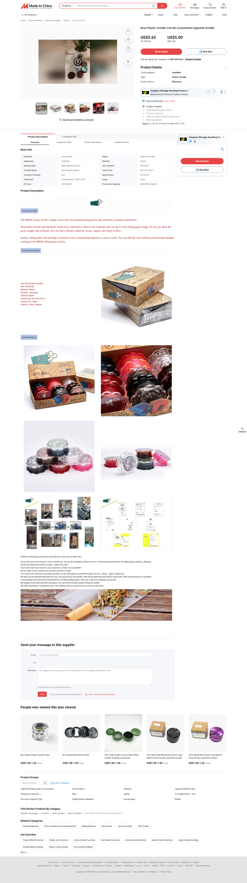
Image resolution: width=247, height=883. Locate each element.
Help (175, 14)
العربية (138, 865)
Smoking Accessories (30, 794)
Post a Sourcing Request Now (100, 694)
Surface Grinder (125, 826)
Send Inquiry (161, 51)
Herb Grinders (78, 788)
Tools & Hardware (35, 20)
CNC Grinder (143, 826)
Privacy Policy (166, 872)
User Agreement (139, 872)
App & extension (191, 14)
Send (42, 694)
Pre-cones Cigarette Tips (31, 799)
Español (66, 865)
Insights (196, 862)
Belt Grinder (107, 826)
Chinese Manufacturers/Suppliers (89, 862)
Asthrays (128, 788)
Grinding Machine (30, 826)
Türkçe (179, 865)
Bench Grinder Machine (162, 840)
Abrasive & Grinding (52, 20)
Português (76, 865)
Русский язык (98, 865)
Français (86, 865)
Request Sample (193, 59)
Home (23, 20)
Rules (224, 14)
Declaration (153, 872)
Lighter (127, 794)
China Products (68, 862)
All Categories (30, 14)
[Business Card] (222, 148)
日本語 (154, 865)
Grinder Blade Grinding (33, 847)
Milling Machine (89, 826)
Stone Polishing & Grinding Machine (60, 826)
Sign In (145, 123)
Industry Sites (142, 862)
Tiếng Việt (189, 865)
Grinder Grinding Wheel (136, 840)
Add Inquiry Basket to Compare (78, 119)
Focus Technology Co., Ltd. (104, 872)
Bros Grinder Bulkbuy (83, 847)
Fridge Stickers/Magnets (83, 799)
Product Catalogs (61, 783)
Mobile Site (185, 862)
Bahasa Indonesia (203, 865)
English (57, 865)
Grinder (66, 20)
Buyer (160, 14)
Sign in (223, 7)
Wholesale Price (127, 862)
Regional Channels (157, 862)
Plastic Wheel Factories (33, 840)
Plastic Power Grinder (58, 847)
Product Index (173, 862)
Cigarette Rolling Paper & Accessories (37, 788)
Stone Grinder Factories (84, 840)
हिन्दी (162, 865)
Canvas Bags (129, 799)
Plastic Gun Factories (58, 840)
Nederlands (129, 865)
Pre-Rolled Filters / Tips (185, 794)
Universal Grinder (78, 20)
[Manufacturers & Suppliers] (36, 6)
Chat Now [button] (207, 51)
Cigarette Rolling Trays (185, 788)
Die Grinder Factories (110, 840)
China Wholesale (111, 862)
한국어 (146, 865)
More (23, 852)
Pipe (74, 794)
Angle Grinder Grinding (188, 840)
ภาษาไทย (170, 865)
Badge (178, 799)
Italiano (109, 865)
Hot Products (53, 862)
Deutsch (118, 865)
